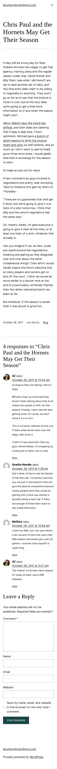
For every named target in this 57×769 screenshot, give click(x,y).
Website (8, 687)
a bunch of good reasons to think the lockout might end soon (26, 141)
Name (7, 656)
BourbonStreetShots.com (19, 5)
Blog (45, 322)
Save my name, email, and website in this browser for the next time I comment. (29, 707)
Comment (10, 618)
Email (6, 671)
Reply (14, 458)
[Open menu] (52, 5)
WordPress (36, 757)
